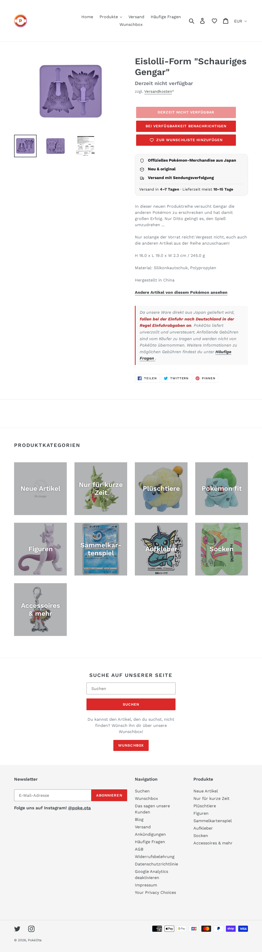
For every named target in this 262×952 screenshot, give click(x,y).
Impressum (146, 885)
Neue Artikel (205, 791)
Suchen (131, 704)
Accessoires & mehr (213, 843)
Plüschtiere (204, 805)
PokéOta (34, 940)
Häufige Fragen (150, 841)
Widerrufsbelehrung (154, 856)
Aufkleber (203, 828)
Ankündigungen (150, 834)
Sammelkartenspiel (212, 820)
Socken (200, 835)
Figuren (201, 813)
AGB (139, 849)
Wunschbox (131, 745)
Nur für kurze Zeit (211, 798)
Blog (139, 819)
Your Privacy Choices (155, 892)
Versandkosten (158, 91)
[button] (214, 20)
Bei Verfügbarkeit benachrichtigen (186, 126)
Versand (143, 826)
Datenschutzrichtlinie (156, 864)
